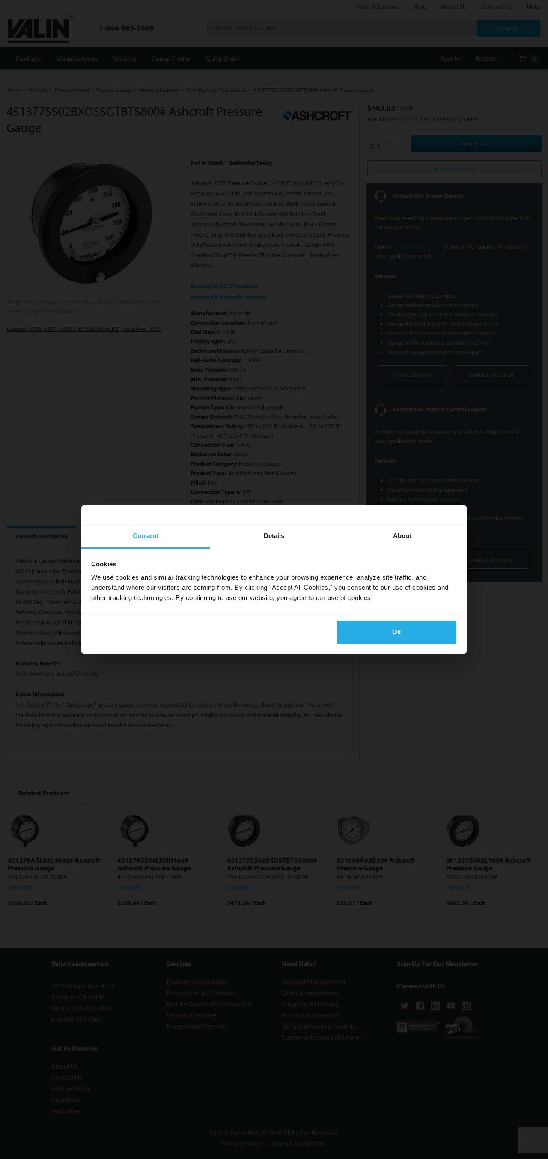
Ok (396, 632)
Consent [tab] (145, 535)
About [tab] (402, 535)
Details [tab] (274, 535)
